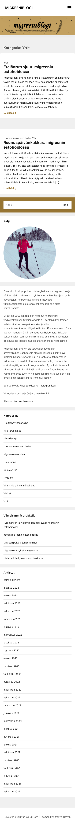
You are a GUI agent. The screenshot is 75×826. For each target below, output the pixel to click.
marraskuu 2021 (12, 720)
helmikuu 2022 (11, 697)
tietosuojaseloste (23, 401)
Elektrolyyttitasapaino (15, 422)
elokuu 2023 (10, 595)
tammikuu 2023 (12, 619)
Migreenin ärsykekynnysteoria (20, 550)
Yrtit (5, 62)
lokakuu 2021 (11, 728)
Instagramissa (48, 385)
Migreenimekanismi (14, 454)
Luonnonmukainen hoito (17, 138)
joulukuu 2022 (11, 626)
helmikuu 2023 (11, 611)
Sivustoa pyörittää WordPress (21, 816)
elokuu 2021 (10, 744)
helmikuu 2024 (11, 579)
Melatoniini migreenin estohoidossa (23, 558)
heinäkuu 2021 (11, 752)
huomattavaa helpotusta (42, 332)
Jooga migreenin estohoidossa (20, 534)
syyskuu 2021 (11, 736)
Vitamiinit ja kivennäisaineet (19, 485)
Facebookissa (28, 385)
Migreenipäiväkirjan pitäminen (20, 542)
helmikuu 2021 (11, 791)
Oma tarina (9, 462)
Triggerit (8, 477)
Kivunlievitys (10, 438)
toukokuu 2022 (12, 673)
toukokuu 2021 (11, 767)
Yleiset (7, 493)
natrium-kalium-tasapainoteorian (21, 324)
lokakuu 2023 (11, 587)
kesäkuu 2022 (11, 666)
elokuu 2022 (10, 658)
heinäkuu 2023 (11, 603)
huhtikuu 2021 (11, 775)
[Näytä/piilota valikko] (69, 7)
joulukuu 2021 (11, 713)
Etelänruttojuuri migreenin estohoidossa (28, 69)
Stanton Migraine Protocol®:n (34, 328)
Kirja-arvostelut (12, 430)
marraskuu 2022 (12, 634)
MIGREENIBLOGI (19, 8)
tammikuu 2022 (12, 705)
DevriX (67, 816)
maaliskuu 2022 (12, 689)
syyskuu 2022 (11, 650)
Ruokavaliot (10, 469)
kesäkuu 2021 (11, 760)
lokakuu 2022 (11, 642)
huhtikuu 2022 (11, 681)
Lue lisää (8, 112)
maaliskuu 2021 (12, 783)
